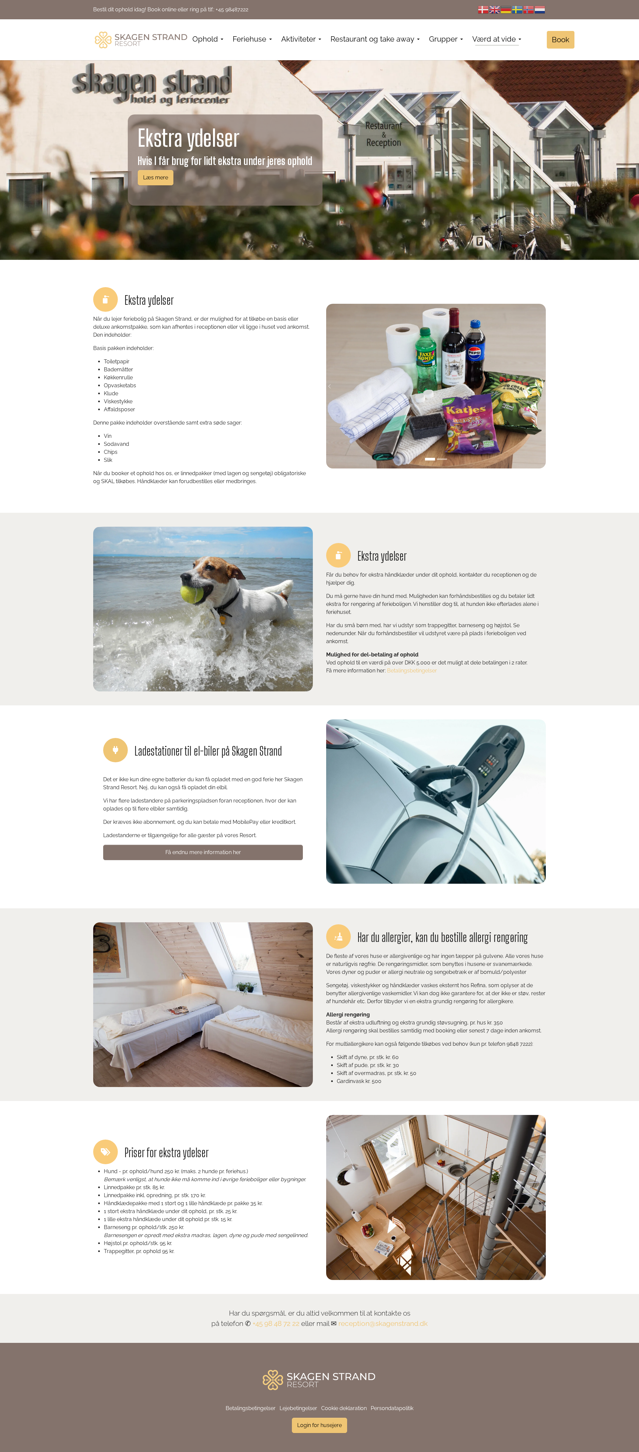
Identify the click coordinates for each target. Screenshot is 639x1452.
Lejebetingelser (298, 1408)
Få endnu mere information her (203, 852)
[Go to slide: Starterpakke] (430, 459)
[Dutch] (540, 10)
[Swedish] (517, 10)
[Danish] (483, 10)
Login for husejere (319, 1425)
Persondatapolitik (392, 1408)
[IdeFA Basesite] (141, 39)
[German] (506, 10)
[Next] (539, 386)
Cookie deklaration (344, 1408)
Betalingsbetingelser (412, 670)
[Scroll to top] (624, 1437)
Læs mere (155, 177)
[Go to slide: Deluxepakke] (442, 459)
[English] (495, 10)
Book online (161, 9)
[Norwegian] (528, 10)
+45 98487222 (232, 9)
